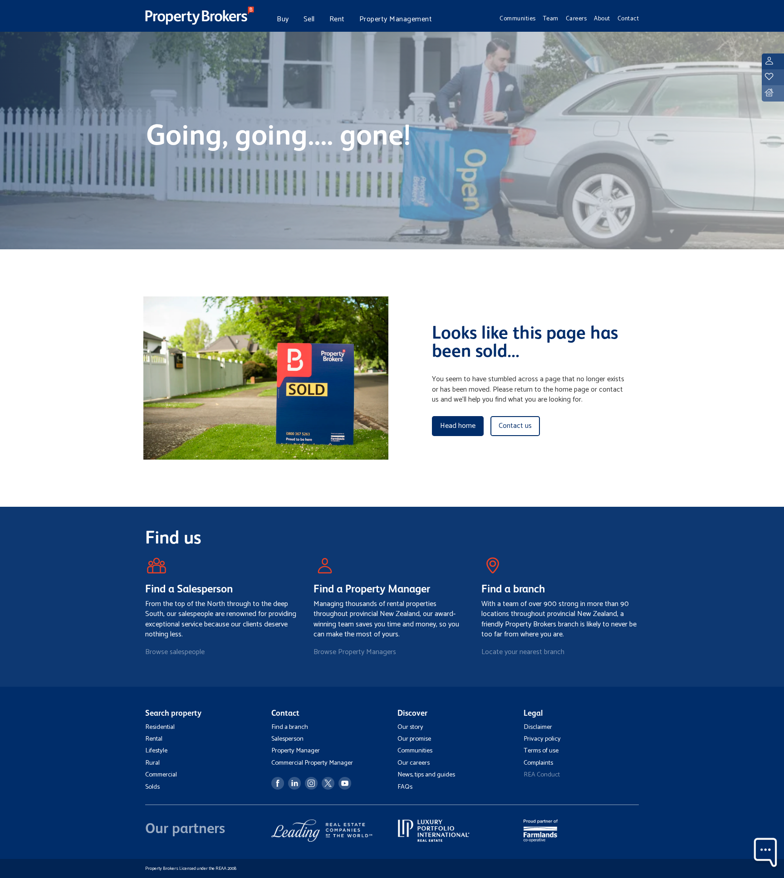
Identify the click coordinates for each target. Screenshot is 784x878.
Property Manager (295, 750)
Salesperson (287, 738)
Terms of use (541, 750)
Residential (160, 727)
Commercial (161, 774)
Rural (152, 762)
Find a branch (289, 727)
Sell (309, 19)
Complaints (538, 762)
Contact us (515, 426)
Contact (628, 19)
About (602, 19)
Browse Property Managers (355, 652)
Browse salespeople (175, 652)
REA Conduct (542, 774)
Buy (283, 19)
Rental (153, 738)
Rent (337, 19)
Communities (518, 19)
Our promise (414, 738)
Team (551, 19)
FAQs (404, 786)
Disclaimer (538, 727)
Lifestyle (156, 750)
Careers (576, 19)
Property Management (395, 19)
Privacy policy (542, 738)
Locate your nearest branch (522, 652)
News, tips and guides (426, 774)
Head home (457, 426)
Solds (152, 786)
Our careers (413, 762)
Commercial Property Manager (312, 762)
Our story (410, 727)
